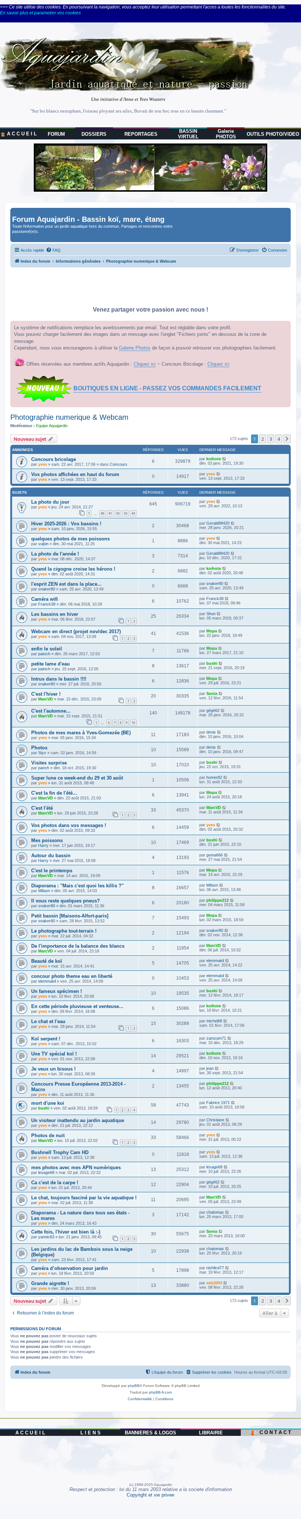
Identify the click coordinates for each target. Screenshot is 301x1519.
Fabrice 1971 (218, 1102)
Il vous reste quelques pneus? (65, 901)
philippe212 (217, 900)
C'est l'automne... (50, 711)
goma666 (214, 855)
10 (133, 722)
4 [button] (279, 439)
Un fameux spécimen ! (56, 991)
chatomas (215, 1212)
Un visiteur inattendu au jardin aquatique (77, 1120)
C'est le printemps (51, 870)
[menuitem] (53, 250)
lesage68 (46, 1172)
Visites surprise (49, 763)
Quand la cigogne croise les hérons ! (73, 569)
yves (42, 464)
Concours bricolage (53, 459)
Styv (42, 752)
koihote (213, 459)
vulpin (43, 544)
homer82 (214, 777)
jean (210, 1068)
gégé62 (213, 710)
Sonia (211, 693)
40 (102, 513)
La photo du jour (50, 502)
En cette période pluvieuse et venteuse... (77, 1006)
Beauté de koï (46, 961)
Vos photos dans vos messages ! (68, 825)
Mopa (211, 631)
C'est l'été (42, 808)
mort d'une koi (47, 1103)
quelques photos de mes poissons (70, 539)
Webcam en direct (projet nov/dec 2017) (76, 631)
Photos (39, 747)
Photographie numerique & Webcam (69, 417)
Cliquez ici (145, 364)
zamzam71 (216, 1038)
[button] (287, 438)
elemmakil (215, 960)
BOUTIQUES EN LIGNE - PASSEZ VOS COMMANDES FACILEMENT (167, 388)
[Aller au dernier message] (224, 459)
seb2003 (214, 1283)
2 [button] (262, 439)
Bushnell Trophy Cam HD (59, 1152)
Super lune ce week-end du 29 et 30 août (77, 778)
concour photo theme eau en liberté (71, 976)
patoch (44, 654)
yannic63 (46, 1237)
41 (110, 513)
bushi (211, 663)
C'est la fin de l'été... (54, 793)
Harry (43, 845)
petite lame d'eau (50, 664)
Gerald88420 (217, 523)
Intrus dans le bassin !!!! (58, 679)
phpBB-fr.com (160, 1392)
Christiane (215, 1120)
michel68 (214, 1021)
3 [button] (270, 439)
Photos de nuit (48, 1135)
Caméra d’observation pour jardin (69, 1268)
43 (125, 513)
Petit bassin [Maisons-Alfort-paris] (69, 916)
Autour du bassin (50, 855)
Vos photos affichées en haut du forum (75, 474)
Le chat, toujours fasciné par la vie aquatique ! (84, 1197)
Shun (210, 613)
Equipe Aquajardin (52, 425)
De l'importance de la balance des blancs (77, 946)
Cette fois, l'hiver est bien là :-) (65, 1232)
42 (118, 513)
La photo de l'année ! (55, 554)
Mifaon (44, 890)
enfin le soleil (46, 649)
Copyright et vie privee (150, 1495)
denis (211, 732)
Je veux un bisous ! (53, 1069)
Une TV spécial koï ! (54, 1054)
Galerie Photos (134, 348)
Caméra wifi (44, 599)
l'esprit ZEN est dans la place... (66, 584)
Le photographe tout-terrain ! (64, 931)
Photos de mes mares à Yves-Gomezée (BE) (81, 732)
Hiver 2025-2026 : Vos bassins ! (66, 523)
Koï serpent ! (45, 1038)
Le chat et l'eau (48, 1021)
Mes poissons (47, 840)
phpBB (133, 1386)
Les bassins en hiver (54, 614)
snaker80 (46, 589)
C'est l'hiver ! (46, 694)
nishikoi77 (215, 1268)
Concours (118, 464)
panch (43, 768)
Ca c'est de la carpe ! (54, 1182)
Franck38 (46, 604)
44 (133, 513)
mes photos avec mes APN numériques (76, 1167)
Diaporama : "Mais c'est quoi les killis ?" (77, 885)
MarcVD (45, 699)
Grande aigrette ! (50, 1283)
